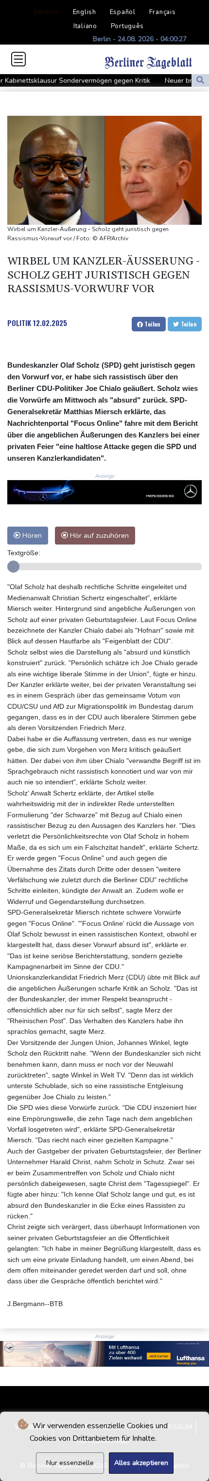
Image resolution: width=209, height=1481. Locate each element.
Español (123, 12)
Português (127, 26)
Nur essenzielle (70, 1462)
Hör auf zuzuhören (98, 535)
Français (162, 12)
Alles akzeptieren (141, 1462)
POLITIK (19, 322)
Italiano (85, 26)
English (84, 12)
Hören (31, 535)
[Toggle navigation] (18, 59)
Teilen (151, 324)
